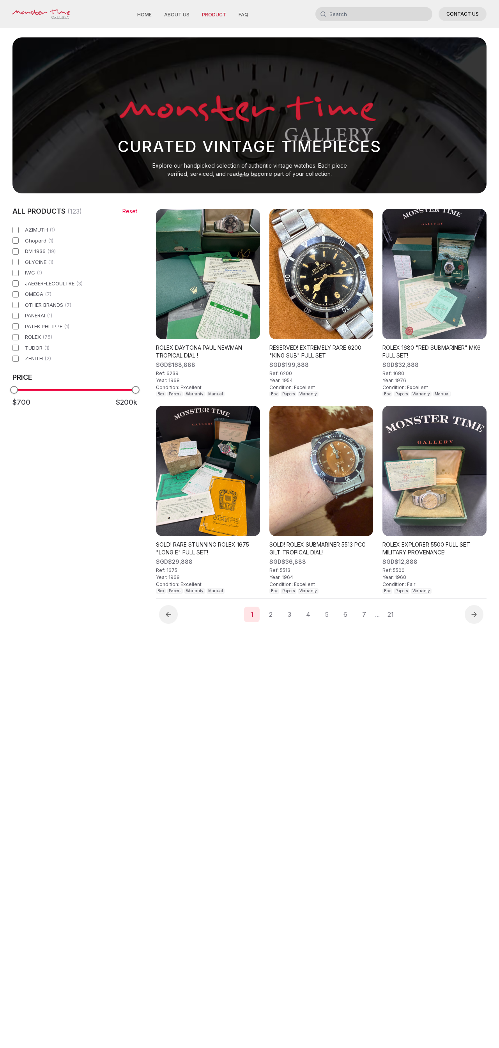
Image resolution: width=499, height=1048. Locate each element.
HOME (144, 15)
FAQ (243, 15)
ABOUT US (176, 15)
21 (391, 614)
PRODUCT (214, 15)
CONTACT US (462, 14)
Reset (129, 211)
